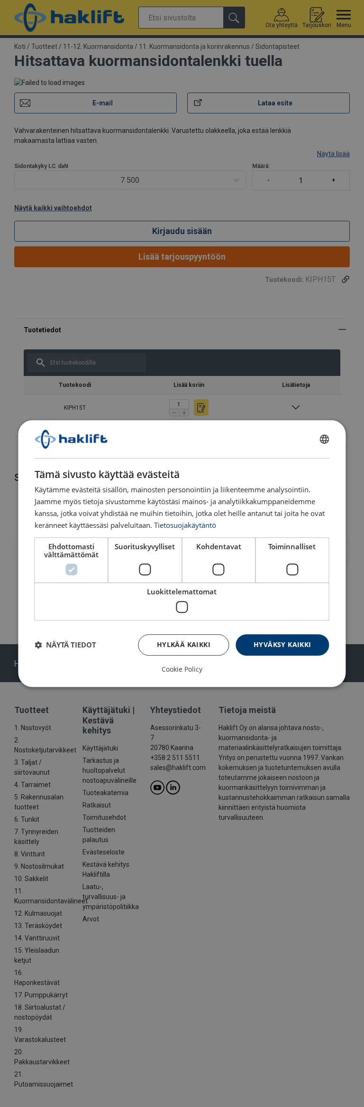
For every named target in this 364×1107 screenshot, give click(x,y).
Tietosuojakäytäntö (185, 525)
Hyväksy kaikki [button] (282, 644)
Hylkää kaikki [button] (183, 644)
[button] (65, 644)
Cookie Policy (182, 669)
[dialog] (182, 553)
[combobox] (324, 439)
